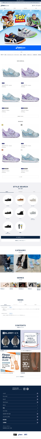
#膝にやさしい (30, 54)
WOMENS (25, 8)
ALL (4, 8)
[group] (20, 30)
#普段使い (24, 54)
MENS (15, 8)
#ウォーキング (17, 54)
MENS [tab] (7, 191)
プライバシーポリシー (6, 426)
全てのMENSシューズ (20, 237)
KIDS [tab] (34, 191)
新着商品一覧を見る (20, 116)
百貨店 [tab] (35, 304)
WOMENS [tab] (20, 191)
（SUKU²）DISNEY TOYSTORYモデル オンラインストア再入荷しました (14, 315)
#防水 (5, 54)
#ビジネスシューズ (10, 54)
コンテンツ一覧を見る (20, 376)
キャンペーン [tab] (15, 304)
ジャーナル (5, 410)
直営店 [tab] (25, 304)
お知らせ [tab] (5, 304)
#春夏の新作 (35, 54)
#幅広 (21, 54)
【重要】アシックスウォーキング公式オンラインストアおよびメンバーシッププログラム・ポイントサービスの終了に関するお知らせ (21, 310)
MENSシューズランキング (19, 240)
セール (4, 405)
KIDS (36, 8)
